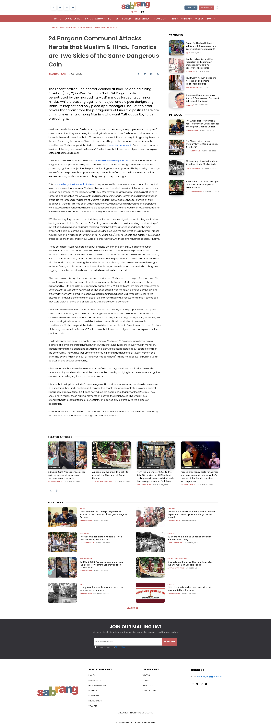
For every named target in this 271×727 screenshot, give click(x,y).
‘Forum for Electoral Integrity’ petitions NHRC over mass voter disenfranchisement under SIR (201, 46)
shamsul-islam (57, 74)
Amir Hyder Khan (193, 151)
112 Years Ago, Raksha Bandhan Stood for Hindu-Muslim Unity (202, 163)
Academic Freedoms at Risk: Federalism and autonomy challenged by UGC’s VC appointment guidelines (199, 63)
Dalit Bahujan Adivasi (106, 27)
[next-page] (56, 490)
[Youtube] (72, 7)
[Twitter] (60, 7)
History (173, 174)
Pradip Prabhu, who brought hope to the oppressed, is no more (101, 589)
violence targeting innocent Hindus (72, 184)
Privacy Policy (120, 647)
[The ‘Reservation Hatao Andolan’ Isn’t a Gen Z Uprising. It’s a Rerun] (176, 147)
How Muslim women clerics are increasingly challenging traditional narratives (201, 80)
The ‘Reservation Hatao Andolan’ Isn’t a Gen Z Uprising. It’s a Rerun (202, 144)
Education (190, 72)
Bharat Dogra (86, 593)
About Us (191, 8)
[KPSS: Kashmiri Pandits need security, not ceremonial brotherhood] (150, 593)
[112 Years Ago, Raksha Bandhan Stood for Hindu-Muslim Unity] (176, 167)
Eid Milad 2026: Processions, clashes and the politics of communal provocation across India (66, 475)
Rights (171, 584)
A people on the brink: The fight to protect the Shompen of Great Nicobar (202, 184)
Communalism (85, 27)
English (133, 11)
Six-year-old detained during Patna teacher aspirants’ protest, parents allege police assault (191, 514)
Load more (132, 608)
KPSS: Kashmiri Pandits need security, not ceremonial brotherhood (189, 589)
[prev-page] (50, 490)
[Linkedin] (151, 73)
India (188, 53)
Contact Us (206, 8)
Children (171, 508)
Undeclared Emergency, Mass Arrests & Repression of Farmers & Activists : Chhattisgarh (202, 98)
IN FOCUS (175, 115)
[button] (217, 7)
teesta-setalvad (193, 168)
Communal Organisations (62, 27)
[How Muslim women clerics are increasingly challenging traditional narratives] (176, 82)
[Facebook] (53, 7)
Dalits (172, 133)
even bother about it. (120, 145)
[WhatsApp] (66, 7)
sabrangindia (192, 131)
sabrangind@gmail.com (209, 676)
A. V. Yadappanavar (194, 191)
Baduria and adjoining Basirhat (112, 160)
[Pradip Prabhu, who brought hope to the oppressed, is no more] (62, 593)
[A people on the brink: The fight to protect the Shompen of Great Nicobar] (176, 187)
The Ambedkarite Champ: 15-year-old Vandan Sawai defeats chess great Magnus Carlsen (202, 123)
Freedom (189, 105)
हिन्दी (142, 11)
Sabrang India (174, 520)
